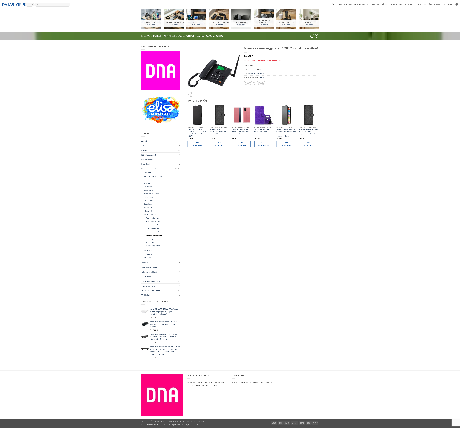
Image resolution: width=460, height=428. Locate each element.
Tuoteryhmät (147, 421)
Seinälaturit (148, 211)
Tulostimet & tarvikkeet (151, 290)
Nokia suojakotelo (152, 228)
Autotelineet (148, 190)
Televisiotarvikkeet (149, 272)
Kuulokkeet (148, 204)
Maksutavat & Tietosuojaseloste (167, 421)
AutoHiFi (145, 145)
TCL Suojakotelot (152, 242)
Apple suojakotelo (152, 218)
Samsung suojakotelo (210, 35)
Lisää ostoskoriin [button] (197, 144)
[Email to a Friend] (254, 83)
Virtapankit (148, 257)
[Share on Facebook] (246, 83)
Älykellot (147, 183)
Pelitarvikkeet (147, 159)
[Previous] (188, 128)
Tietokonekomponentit (151, 281)
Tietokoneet (146, 276)
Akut (145, 180)
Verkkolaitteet (147, 295)
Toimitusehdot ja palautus (193, 421)
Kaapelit (144, 150)
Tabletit (144, 263)
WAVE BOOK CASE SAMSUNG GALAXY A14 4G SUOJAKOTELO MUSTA (197, 132)
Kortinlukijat (148, 201)
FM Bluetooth (149, 197)
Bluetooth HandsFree (152, 194)
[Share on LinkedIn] (263, 83)
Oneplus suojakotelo (153, 232)
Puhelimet (145, 164)
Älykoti (144, 141)
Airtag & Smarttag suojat (153, 176)
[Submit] (333, 5)
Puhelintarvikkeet (164, 35)
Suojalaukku (148, 254)
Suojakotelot (186, 35)
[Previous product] (316, 36)
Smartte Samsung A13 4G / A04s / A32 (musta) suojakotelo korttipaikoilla (309, 131)
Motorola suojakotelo (154, 225)
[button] (448, 4)
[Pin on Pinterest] (259, 83)
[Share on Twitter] (250, 83)
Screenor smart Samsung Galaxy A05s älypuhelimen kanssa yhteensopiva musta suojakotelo (286, 132)
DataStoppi (12, 4)
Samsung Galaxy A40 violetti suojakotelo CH (262, 130)
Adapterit (147, 173)
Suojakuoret (148, 250)
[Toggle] (178, 168)
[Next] (318, 128)
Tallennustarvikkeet (149, 267)
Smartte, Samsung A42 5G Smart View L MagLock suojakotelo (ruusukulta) (241, 131)
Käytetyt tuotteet (148, 155)
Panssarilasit (148, 207)
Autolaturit (148, 187)
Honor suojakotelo (153, 221)
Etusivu (145, 35)
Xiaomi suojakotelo (153, 246)
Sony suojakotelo (152, 239)
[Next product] (312, 36)
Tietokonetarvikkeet (149, 286)
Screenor (261, 77)
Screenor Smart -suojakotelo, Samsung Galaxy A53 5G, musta (218, 131)
